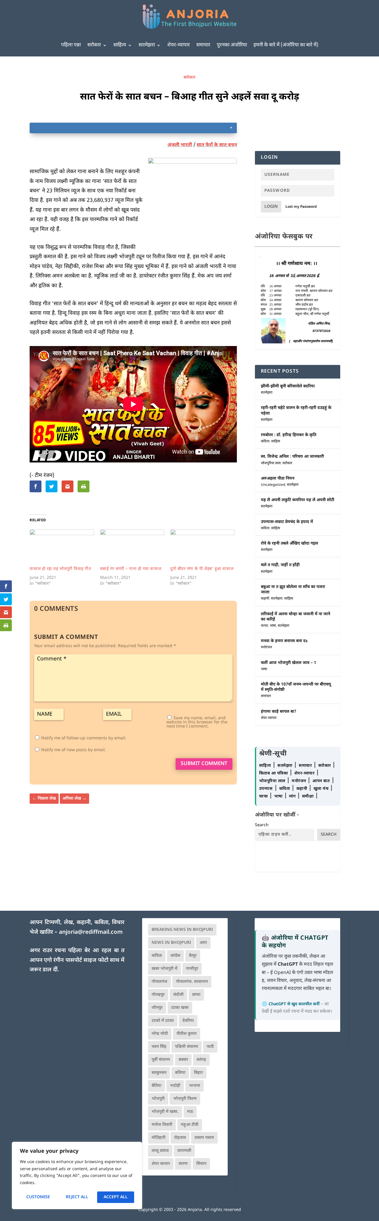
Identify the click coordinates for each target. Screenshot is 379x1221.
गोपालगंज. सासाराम (192, 982)
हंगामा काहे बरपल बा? (278, 712)
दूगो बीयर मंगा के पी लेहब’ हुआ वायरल (201, 569)
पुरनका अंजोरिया (232, 45)
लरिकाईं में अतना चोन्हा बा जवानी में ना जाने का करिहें (295, 616)
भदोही (175, 1086)
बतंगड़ (201, 1060)
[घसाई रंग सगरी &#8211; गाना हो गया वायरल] (132, 547)
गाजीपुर (192, 969)
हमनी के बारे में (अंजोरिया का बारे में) (285, 45)
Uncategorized (273, 485)
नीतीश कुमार (186, 1034)
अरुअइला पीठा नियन (277, 478)
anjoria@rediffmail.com (91, 932)
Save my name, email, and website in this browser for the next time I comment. (196, 722)
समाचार (203, 45)
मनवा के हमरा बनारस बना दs (284, 641)
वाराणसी (184, 1151)
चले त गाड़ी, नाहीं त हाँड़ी (280, 565)
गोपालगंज (159, 982)
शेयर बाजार (161, 1164)
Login (271, 207)
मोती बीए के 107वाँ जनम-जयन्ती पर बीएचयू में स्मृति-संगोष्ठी (296, 687)
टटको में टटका (163, 1021)
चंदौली (178, 995)
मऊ (190, 1112)
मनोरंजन (266, 647)
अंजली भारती (179, 145)
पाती (210, 1047)
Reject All (77, 1197)
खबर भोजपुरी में (164, 969)
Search (262, 825)
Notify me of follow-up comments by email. (83, 738)
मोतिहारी (159, 1138)
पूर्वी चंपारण (161, 1060)
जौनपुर (157, 1008)
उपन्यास (266, 789)
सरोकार (94, 45)
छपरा (196, 995)
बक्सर (183, 1060)
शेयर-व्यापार (178, 45)
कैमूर (193, 956)
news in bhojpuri (171, 943)
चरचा (264, 626)
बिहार (198, 1073)
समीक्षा (308, 796)
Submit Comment (204, 764)
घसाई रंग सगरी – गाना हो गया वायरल (130, 569)
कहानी (265, 598)
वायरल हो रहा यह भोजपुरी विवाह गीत (60, 569)
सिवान (201, 1164)
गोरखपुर (158, 995)
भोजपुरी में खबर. (165, 1112)
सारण (183, 1164)
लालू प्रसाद (160, 1151)
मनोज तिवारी (162, 1125)
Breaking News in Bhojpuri (182, 930)
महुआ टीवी (189, 1125)
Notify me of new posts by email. (73, 750)
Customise (38, 1197)
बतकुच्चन (159, 1073)
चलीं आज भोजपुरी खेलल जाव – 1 (288, 663)
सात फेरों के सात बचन (217, 145)
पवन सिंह (159, 1047)
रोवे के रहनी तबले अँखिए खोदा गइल (289, 543)
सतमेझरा (147, 45)
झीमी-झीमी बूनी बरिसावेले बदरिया (288, 386)
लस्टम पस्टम (204, 1138)
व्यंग (293, 796)
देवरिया (188, 1021)
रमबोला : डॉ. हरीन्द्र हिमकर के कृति (288, 435)
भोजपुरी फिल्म (185, 1099)
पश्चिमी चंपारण (186, 1047)
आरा (203, 943)
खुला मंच (322, 789)
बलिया (180, 1073)
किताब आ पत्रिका (274, 773)
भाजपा (194, 1086)
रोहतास (180, 1138)
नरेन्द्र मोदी (160, 1034)
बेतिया (156, 1086)
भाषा (273, 626)
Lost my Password (301, 206)
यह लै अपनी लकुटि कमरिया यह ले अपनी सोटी (297, 500)
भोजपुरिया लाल (271, 463)
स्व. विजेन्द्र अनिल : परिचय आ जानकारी (292, 457)
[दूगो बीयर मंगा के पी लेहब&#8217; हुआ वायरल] (202, 547)
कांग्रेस (175, 956)
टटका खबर (180, 1008)
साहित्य (119, 45)
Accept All (116, 1197)
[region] (77, 1175)
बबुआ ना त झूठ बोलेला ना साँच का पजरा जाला (293, 589)
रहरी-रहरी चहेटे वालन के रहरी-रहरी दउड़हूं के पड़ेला (296, 410)
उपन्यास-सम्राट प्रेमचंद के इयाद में (287, 522)
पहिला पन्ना (71, 45)
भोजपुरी (158, 1099)
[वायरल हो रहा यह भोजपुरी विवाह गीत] (62, 547)
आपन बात (321, 781)
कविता (265, 441)
